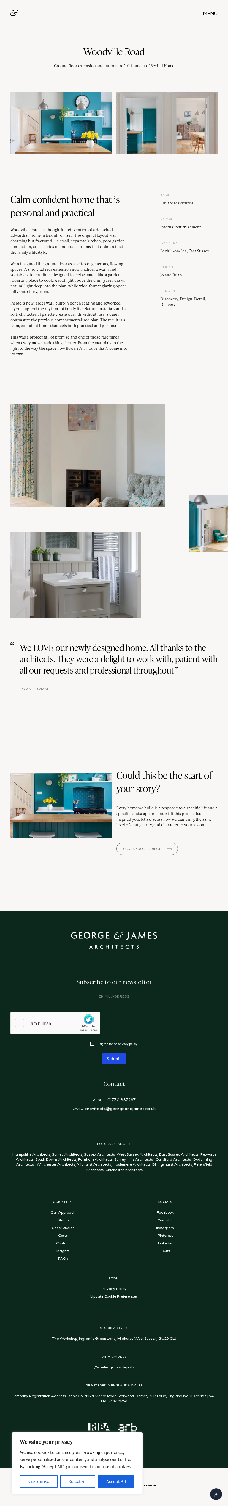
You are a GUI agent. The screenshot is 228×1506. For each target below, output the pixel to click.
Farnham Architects (95, 1159)
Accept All (116, 1481)
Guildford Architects (173, 1159)
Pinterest (165, 1235)
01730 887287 (121, 1099)
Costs (63, 1235)
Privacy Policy (114, 1288)
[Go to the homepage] (14, 13)
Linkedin (165, 1243)
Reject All (77, 1481)
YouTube (165, 1219)
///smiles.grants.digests (114, 1367)
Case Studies (63, 1227)
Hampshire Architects (31, 1154)
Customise (38, 1481)
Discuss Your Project (141, 849)
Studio (63, 1219)
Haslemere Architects (132, 1164)
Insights (62, 1250)
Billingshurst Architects (172, 1164)
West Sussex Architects (137, 1154)
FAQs (63, 1258)
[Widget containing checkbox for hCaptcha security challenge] (55, 1023)
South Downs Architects (55, 1159)
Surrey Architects (67, 1154)
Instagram (165, 1227)
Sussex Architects (99, 1154)
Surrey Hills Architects (133, 1159)
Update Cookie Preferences (114, 1296)
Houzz (165, 1250)
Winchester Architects (56, 1164)
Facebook (165, 1212)
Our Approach (62, 1212)
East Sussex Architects (179, 1154)
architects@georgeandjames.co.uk (120, 1108)
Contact (63, 1243)
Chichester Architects (123, 1169)
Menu (210, 13)
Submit (114, 1059)
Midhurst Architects (94, 1164)
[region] (77, 1463)
